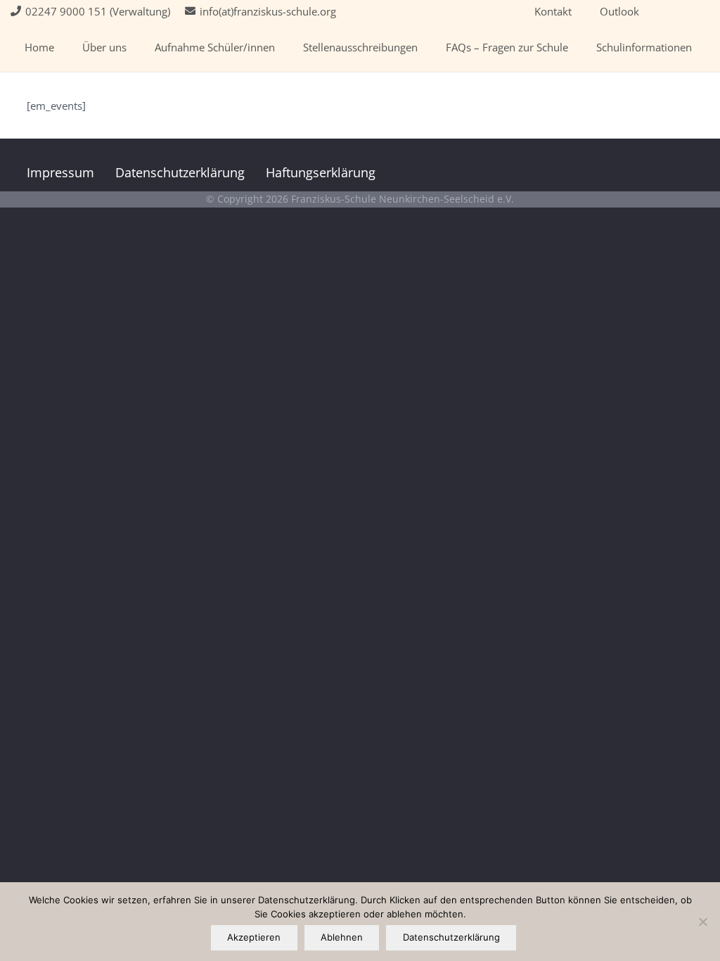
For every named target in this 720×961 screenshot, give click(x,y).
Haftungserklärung (320, 172)
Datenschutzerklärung (180, 172)
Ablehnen (342, 937)
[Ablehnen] (702, 922)
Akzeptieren (254, 937)
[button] (136, 47)
